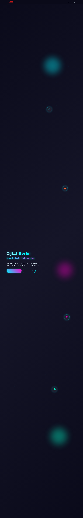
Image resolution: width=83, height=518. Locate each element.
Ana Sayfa (44, 2)
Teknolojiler (67, 2)
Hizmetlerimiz (59, 2)
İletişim (74, 2)
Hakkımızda (51, 2)
